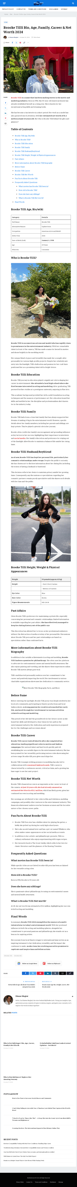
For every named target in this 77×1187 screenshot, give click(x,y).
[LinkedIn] (6, 113)
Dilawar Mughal (14, 37)
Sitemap (64, 9)
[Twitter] (6, 108)
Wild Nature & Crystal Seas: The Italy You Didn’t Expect (20, 1156)
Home (6, 14)
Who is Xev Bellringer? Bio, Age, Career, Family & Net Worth (19, 1044)
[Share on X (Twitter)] (16, 42)
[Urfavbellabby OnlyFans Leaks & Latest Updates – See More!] (56, 1029)
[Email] (6, 123)
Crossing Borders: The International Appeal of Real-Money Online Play (36, 1128)
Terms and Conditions (37, 9)
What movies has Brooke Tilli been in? (34, 186)
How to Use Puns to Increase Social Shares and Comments (31, 1098)
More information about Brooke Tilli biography (33, 163)
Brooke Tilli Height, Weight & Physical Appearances (35, 155)
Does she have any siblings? (29, 194)
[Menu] (4, 3)
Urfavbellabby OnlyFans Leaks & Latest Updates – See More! (55, 1044)
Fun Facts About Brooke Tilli (26, 178)
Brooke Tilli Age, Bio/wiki (25, 135)
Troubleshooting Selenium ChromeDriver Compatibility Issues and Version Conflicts (29, 1148)
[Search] (73, 3)
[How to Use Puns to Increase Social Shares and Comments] (7, 1100)
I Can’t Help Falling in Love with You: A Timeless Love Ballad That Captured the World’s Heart (41, 1109)
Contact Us (21, 9)
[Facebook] (6, 103)
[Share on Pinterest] (20, 42)
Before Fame (20, 166)
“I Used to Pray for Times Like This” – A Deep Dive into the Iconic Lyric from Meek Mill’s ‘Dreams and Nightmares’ (41, 1119)
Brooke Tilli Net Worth (24, 174)
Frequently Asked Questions (26, 182)
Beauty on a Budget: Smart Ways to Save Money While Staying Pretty (24, 1160)
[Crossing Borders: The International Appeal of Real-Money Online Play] (7, 1130)
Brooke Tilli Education (24, 143)
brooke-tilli (18, 955)
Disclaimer (53, 9)
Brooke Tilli (8, 955)
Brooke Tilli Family (22, 147)
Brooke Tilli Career (22, 170)
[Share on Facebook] (12, 42)
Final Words (19, 202)
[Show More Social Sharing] (28, 42)
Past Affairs (19, 159)
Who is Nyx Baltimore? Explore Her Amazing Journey (17, 1078)
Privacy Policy (8, 9)
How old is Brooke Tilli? (28, 190)
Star (11, 14)
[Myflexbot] (38, 3)
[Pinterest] (6, 118)
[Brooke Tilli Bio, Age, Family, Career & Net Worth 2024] (38, 70)
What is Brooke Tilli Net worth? (31, 198)
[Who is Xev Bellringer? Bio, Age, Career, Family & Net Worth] (20, 1029)
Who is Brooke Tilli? (23, 139)
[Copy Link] (24, 42)
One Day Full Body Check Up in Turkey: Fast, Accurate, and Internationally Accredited (29, 1152)
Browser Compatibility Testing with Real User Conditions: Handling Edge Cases (27, 1143)
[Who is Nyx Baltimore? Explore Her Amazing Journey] (20, 1063)
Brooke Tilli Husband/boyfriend (27, 151)
